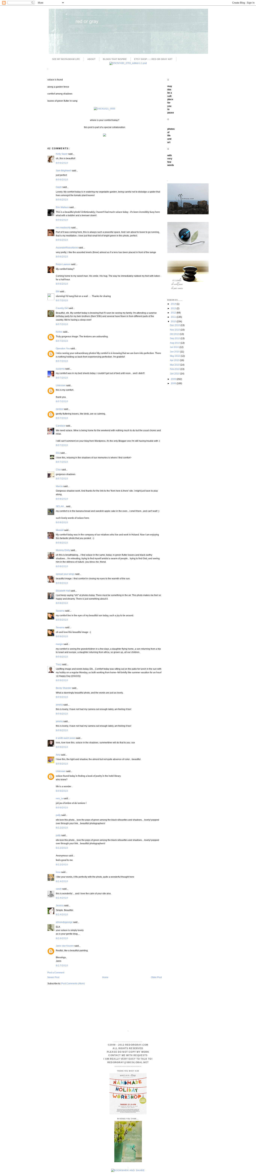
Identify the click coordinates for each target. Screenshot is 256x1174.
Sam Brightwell (63, 170)
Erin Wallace (62, 207)
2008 (174, 383)
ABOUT (91, 59)
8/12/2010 (62, 827)
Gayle (59, 187)
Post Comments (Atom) (73, 983)
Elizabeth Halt (63, 590)
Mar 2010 (175, 365)
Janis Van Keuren (65, 946)
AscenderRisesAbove (67, 247)
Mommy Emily (63, 550)
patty (58, 815)
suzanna (60, 368)
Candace (60, 425)
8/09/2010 (62, 619)
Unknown (61, 385)
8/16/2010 (62, 938)
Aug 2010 (175, 343)
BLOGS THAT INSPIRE (115, 59)
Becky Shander (63, 688)
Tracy (58, 664)
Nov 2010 (175, 329)
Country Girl (62, 308)
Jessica (60, 905)
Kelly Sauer (62, 154)
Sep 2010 (175, 338)
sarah (59, 889)
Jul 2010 (174, 347)
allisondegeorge (64, 922)
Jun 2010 (175, 351)
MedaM (60, 530)
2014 (174, 304)
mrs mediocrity (63, 227)
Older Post (156, 977)
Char (58, 469)
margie (59, 644)
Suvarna (60, 610)
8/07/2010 (62, 300)
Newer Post (53, 977)
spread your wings (65, 574)
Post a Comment (55, 972)
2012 (174, 312)
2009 (174, 379)
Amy (58, 754)
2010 (174, 321)
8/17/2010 (62, 965)
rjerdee (59, 409)
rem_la (59, 798)
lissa (58, 872)
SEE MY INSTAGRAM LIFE (66, 59)
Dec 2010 (175, 325)
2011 (174, 317)
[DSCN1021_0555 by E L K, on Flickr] (104, 108)
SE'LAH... (60, 506)
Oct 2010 (175, 334)
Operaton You (63, 348)
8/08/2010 (62, 499)
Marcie (59, 486)
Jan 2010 (175, 373)
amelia (59, 704)
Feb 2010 (175, 369)
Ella (58, 453)
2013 (174, 308)
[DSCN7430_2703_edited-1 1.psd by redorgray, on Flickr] (128, 63)
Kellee (59, 332)
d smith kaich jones (65, 738)
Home (105, 977)
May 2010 (175, 356)
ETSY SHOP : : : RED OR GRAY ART (153, 59)
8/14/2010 (62, 881)
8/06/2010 (62, 163)
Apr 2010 (175, 360)
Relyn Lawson (63, 264)
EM (57, 291)
